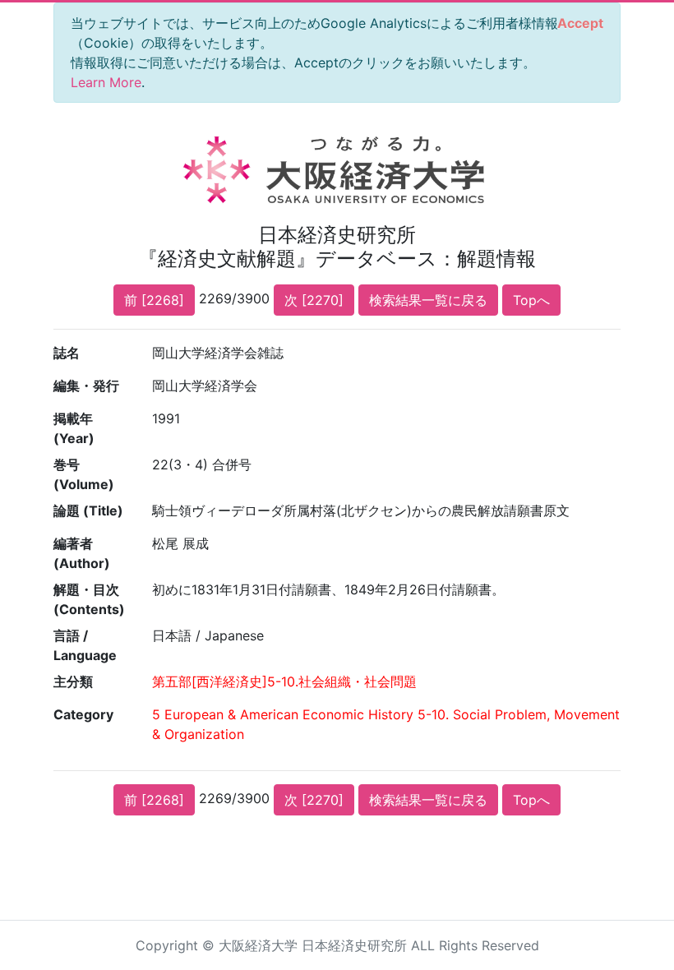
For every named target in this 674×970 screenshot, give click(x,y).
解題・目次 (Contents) (89, 599)
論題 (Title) (88, 510)
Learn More (106, 82)
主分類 (73, 681)
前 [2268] (154, 300)
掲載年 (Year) (74, 428)
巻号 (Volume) (83, 474)
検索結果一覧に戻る (428, 300)
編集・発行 (86, 385)
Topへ (531, 300)
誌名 (66, 352)
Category (83, 714)
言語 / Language (85, 645)
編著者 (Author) (81, 553)
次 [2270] (314, 300)
